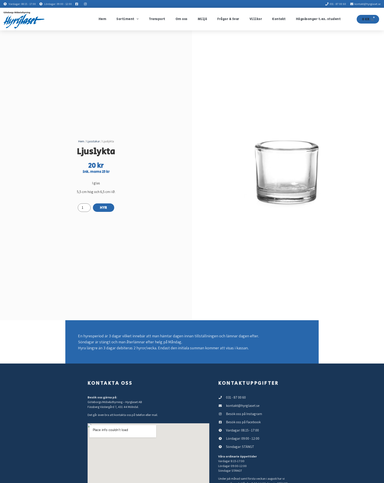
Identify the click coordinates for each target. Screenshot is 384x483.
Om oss (182, 19)
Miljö (202, 19)
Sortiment (125, 19)
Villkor (256, 19)
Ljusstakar (93, 141)
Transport (157, 19)
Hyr (103, 207)
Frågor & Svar (228, 19)
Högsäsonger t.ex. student (318, 19)
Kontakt (279, 19)
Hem (102, 19)
